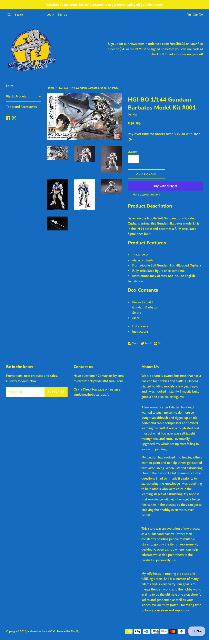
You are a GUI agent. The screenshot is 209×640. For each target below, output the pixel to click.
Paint (23, 86)
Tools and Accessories (23, 107)
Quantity (133, 151)
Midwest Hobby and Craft (41, 631)
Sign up (62, 14)
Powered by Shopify (68, 631)
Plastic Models (23, 96)
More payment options (146, 194)
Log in (50, 14)
